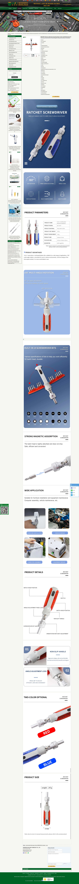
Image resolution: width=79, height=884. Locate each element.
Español (47, 0)
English (25, 0)
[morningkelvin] (23, 853)
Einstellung (42, 8)
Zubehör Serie (11, 57)
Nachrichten (31, 8)
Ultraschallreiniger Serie (13, 52)
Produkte (19, 8)
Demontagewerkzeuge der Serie (14, 43)
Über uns (14, 8)
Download (36, 8)
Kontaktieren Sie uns (49, 8)
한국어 (64, 0)
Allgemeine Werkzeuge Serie (13, 61)
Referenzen (60, 8)
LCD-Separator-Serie (12, 48)
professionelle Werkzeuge (30, 845)
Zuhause (10, 8)
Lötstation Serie (11, 39)
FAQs (55, 8)
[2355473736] (25, 853)
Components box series (13, 59)
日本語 (57, 0)
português (52, 0)
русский (43, 0)
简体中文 (30, 0)
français (39, 0)
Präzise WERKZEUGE (38, 845)
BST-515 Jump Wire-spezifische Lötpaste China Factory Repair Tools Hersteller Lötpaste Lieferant (14, 237)
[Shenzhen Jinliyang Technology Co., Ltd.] (39, 32)
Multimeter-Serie (11, 50)
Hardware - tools (45, 845)
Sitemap (45, 873)
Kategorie (12, 33)
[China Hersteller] (14, 184)
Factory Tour (25, 8)
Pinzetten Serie (11, 45)
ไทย (70, 0)
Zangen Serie (11, 54)
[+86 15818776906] (28, 853)
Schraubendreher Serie (18, 33)
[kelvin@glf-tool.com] (26, 853)
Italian (60, 0)
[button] (77, 22)
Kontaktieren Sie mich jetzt (14, 92)
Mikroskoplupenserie (12, 63)
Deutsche (34, 0)
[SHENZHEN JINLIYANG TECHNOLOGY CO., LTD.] (18, 5)
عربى (67, 0)
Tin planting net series (12, 66)
